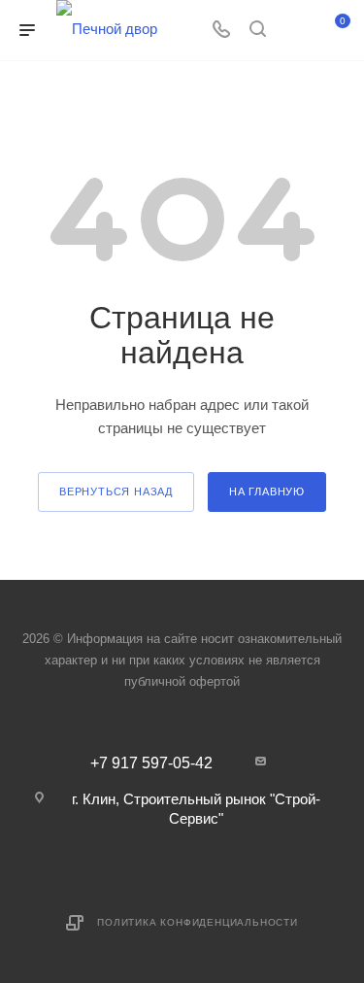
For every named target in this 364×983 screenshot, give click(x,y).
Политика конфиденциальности (197, 922)
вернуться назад (116, 491)
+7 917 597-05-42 (151, 763)
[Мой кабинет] (294, 30)
